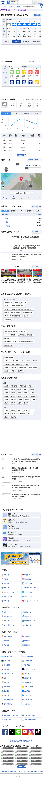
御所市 (19, 389)
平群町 (26, 393)
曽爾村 (13, 410)
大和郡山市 (23, 386)
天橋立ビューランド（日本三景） (13, 364)
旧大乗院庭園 (8, 302)
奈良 (7, 218)
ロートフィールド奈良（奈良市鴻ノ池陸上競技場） (18, 309)
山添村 (19, 393)
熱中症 (5, 72)
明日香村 (13, 399)
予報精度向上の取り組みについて (21, 741)
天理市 (31, 386)
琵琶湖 (35, 360)
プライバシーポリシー (20, 772)
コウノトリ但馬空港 (10, 335)
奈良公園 (23, 302)
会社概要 (4, 772)
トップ (3, 6)
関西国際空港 (8, 345)
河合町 (6, 403)
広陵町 (33, 399)
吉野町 (13, 403)
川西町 (19, 396)
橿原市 (6, 389)
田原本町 (32, 396)
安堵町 (13, 396)
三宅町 (26, 396)
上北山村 (30, 413)
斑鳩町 (6, 396)
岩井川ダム (27, 316)
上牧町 (20, 399)
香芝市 (32, 389)
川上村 (6, 417)
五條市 (6, 410)
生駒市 (26, 389)
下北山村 (22, 413)
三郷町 (32, 393)
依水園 (16, 302)
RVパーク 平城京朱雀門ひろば (12, 316)
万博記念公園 (22, 367)
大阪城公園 (20, 371)
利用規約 (10, 772)
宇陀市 (13, 393)
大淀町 (19, 403)
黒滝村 (26, 410)
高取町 (6, 399)
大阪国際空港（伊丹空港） (25, 335)
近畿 (11, 6)
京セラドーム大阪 (9, 371)
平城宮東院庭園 (27, 312)
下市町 (26, 403)
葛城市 (6, 393)
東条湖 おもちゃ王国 (10, 367)
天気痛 (5, 77)
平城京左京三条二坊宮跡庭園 (12, 312)
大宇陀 (8, 226)
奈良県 (18, 6)
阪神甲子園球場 (8, 357)
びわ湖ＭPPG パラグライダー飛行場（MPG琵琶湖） (19, 341)
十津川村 (14, 413)
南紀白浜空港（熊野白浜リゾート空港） (15, 331)
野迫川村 (6, 413)
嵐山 (27, 364)
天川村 (32, 410)
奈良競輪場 (7, 319)
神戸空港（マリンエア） (11, 338)
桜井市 (13, 389)
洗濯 (5, 82)
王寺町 (27, 399)
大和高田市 (14, 386)
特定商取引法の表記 (34, 772)
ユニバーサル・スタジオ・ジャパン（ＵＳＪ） (17, 360)
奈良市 (6, 386)
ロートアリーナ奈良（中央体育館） (14, 305)
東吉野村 (13, 417)
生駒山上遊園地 (33, 367)
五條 (7, 222)
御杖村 (19, 410)
